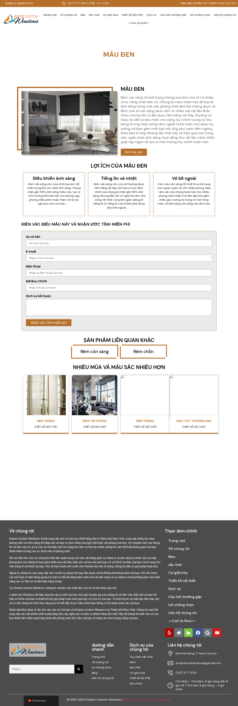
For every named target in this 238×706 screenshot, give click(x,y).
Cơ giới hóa (110, 15)
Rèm (83, 15)
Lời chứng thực (200, 15)
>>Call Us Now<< (138, 23)
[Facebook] (198, 632)
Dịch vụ (152, 15)
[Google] (207, 632)
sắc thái (94, 15)
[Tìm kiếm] (78, 669)
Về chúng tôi (68, 15)
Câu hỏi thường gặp (173, 15)
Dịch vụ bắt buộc (38, 296)
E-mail (31, 252)
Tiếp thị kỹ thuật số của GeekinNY (147, 700)
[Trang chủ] (178, 632)
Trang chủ (50, 15)
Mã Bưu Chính (36, 281)
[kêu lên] (169, 632)
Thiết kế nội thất (132, 15)
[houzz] (188, 632)
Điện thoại (33, 266)
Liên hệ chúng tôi (182, 613)
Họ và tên (33, 237)
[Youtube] (217, 632)
